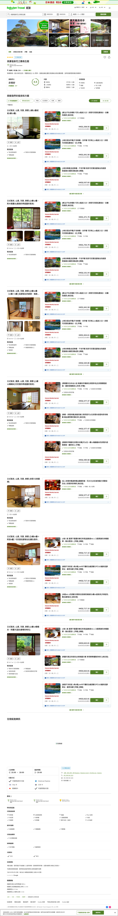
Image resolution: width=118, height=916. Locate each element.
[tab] (94, 100)
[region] (59, 912)
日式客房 (45, 100)
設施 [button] (30, 52)
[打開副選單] (109, 7)
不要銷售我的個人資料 (84, 912)
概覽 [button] (10, 52)
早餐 (37, 100)
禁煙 (59, 100)
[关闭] (115, 913)
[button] (16, 8)
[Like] (105, 57)
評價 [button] (26, 52)
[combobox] (25, 14)
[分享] (109, 57)
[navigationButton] (68, 862)
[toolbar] (56, 14)
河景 (52, 100)
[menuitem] (81, 7)
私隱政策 (26, 914)
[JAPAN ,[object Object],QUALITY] (15, 66)
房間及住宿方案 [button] (17, 52)
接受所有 (98, 912)
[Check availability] (106, 128)
